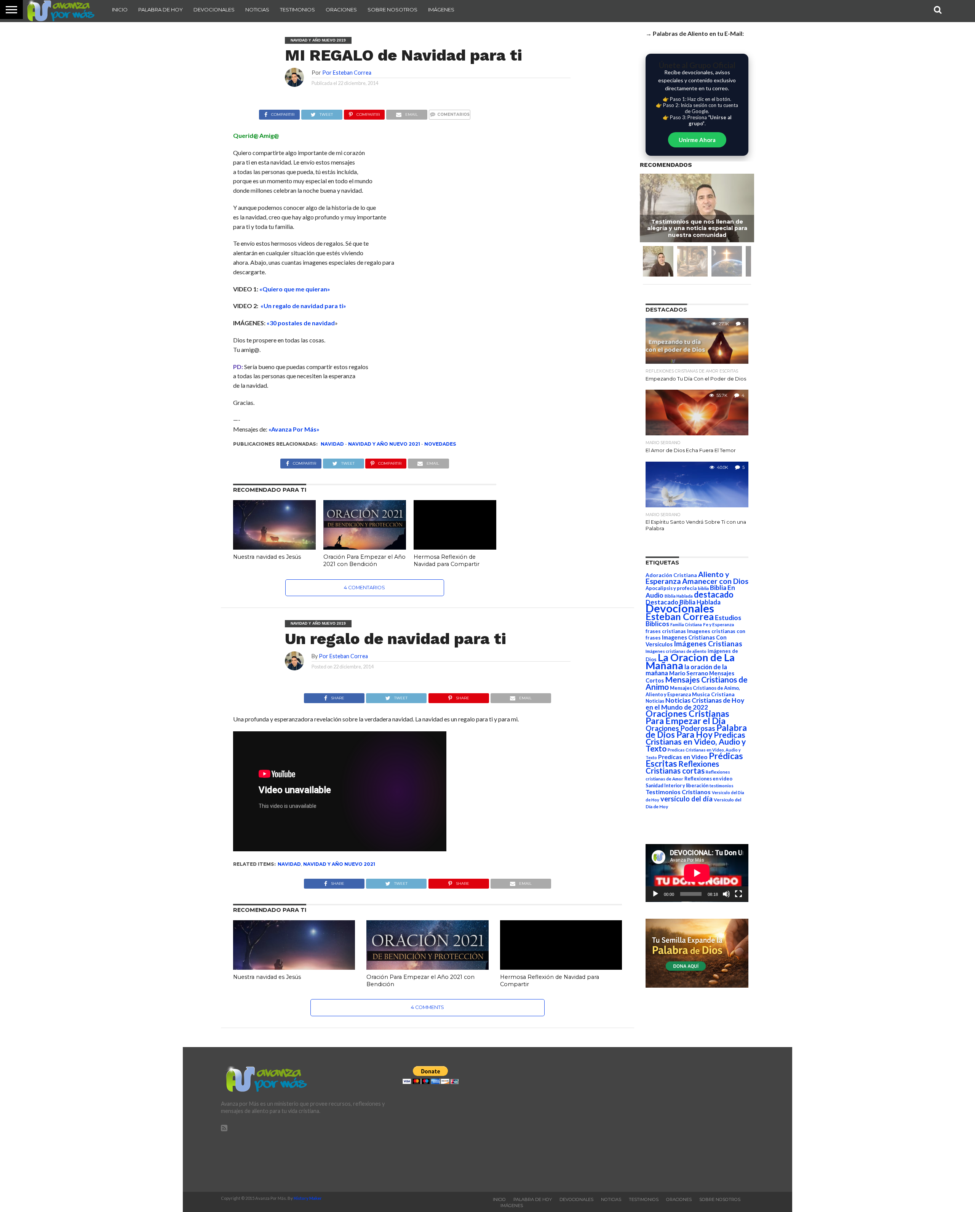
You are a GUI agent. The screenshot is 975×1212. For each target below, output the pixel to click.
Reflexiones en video (708, 779)
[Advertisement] (669, 1119)
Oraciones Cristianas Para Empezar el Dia (687, 717)
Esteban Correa (680, 616)
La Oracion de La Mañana (690, 661)
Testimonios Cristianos (678, 791)
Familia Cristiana (686, 624)
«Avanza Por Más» (294, 429)
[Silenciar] (726, 894)
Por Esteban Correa (346, 72)
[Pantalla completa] (738, 894)
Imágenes (441, 9)
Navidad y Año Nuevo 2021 (384, 444)
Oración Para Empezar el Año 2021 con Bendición (364, 560)
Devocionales (214, 9)
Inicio (120, 9)
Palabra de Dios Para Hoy (696, 731)
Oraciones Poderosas (680, 728)
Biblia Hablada (679, 595)
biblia (703, 588)
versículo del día (686, 799)
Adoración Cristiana (671, 575)
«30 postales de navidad (301, 322)
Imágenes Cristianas (708, 643)
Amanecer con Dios (715, 581)
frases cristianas (666, 631)
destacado (714, 594)
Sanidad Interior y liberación (677, 785)
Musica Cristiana (713, 694)
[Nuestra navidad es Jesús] (274, 547)
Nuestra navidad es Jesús (267, 556)
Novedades (440, 444)
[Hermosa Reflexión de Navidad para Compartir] (455, 547)
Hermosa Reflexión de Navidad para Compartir (447, 560)
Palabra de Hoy (160, 9)
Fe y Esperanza (718, 624)
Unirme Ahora (697, 139)
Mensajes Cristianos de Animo (697, 683)
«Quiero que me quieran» (294, 289)
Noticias (257, 9)
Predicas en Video (683, 756)
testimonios (722, 785)
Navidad (332, 444)
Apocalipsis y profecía (671, 588)
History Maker (308, 1198)
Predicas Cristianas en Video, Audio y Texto (696, 741)
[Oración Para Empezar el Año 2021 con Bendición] (364, 547)
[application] (697, 873)
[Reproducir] (655, 894)
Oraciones (341, 9)
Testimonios (297, 9)
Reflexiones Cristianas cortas (682, 767)
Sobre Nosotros (392, 9)
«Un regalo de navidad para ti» (303, 305)
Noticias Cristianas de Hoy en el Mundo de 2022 (695, 703)
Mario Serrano (688, 673)
